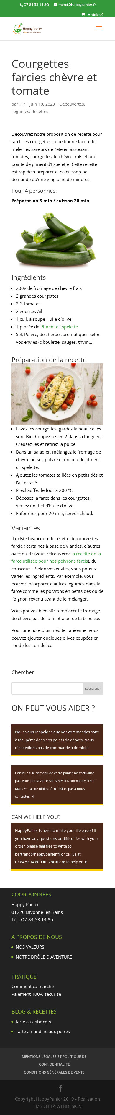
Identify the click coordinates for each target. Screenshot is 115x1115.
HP (22, 104)
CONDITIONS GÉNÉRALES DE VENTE (54, 1072)
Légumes (20, 111)
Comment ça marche (33, 986)
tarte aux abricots (33, 1021)
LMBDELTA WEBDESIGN (57, 1106)
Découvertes (72, 104)
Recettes (40, 111)
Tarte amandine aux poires (43, 1031)
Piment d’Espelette (59, 327)
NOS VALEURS (30, 947)
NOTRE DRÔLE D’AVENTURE (44, 957)
